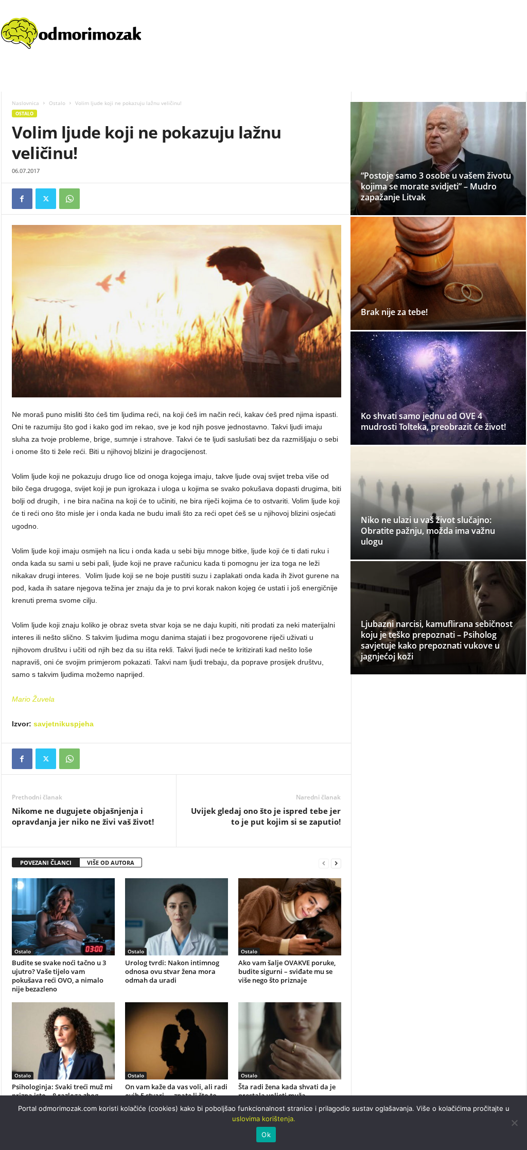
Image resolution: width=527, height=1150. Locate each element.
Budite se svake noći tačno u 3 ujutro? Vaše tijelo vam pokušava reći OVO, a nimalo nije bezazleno (59, 976)
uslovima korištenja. (263, 1118)
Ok (266, 1134)
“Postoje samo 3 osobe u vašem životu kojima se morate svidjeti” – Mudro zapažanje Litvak (436, 186)
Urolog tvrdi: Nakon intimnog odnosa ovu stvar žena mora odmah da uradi (172, 971)
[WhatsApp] (69, 198)
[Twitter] (46, 198)
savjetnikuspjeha (63, 724)
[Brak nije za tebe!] (438, 275)
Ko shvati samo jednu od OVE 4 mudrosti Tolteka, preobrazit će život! (433, 421)
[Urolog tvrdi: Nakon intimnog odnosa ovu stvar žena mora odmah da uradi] (176, 916)
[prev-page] (324, 863)
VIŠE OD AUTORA (110, 862)
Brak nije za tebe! (394, 312)
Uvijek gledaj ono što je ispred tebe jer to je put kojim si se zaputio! (266, 816)
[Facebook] (22, 198)
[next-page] (336, 863)
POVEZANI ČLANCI (46, 862)
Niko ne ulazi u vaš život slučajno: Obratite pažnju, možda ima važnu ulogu (428, 530)
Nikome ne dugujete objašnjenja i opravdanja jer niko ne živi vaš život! (83, 816)
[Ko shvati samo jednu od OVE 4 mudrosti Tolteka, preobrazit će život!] (438, 388)
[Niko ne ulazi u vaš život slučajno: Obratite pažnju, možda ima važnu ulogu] (438, 503)
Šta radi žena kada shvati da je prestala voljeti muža (287, 1091)
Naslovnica (25, 103)
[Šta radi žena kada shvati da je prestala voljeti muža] (289, 1040)
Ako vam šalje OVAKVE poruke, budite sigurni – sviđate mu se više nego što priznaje (287, 971)
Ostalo (57, 103)
